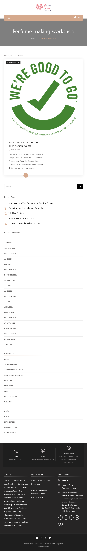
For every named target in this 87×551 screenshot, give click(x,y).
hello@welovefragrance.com (43, 459)
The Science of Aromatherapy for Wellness (27, 208)
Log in (6, 417)
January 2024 (9, 248)
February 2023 (10, 270)
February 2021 (10, 318)
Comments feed (10, 427)
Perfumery (8, 386)
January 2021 (9, 323)
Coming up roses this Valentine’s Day (24, 223)
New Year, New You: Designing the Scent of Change (31, 203)
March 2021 (9, 312)
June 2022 (8, 291)
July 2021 (7, 302)
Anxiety (7, 359)
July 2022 (7, 286)
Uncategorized (13, 62)
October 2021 (10, 296)
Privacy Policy (43, 547)
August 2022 (9, 280)
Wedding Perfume (16, 213)
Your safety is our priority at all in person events (25, 144)
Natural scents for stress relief (21, 218)
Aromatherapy (10, 365)
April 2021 (8, 307)
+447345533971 (16, 459)
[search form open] (79, 17)
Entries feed (9, 422)
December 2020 (10, 328)
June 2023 (8, 259)
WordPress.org (11, 433)
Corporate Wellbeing (13, 370)
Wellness (8, 402)
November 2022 (10, 275)
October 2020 (10, 334)
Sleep (6, 391)
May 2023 (7, 264)
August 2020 (9, 339)
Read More (22, 175)
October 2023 (10, 254)
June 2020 (8, 344)
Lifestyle (8, 381)
